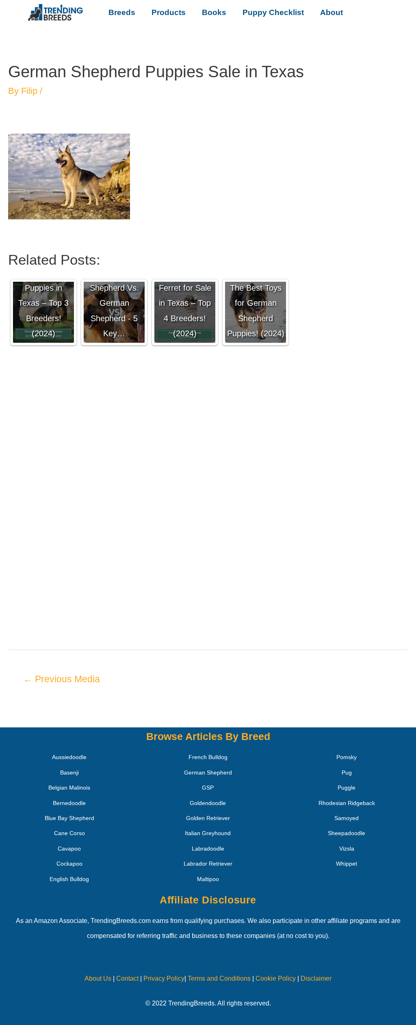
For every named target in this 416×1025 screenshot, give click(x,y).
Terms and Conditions (219, 978)
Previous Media (61, 679)
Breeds (121, 12)
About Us (97, 978)
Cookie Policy (276, 978)
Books (214, 12)
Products (169, 12)
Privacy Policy (163, 978)
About (331, 12)
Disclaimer (316, 978)
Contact (127, 978)
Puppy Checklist (273, 12)
